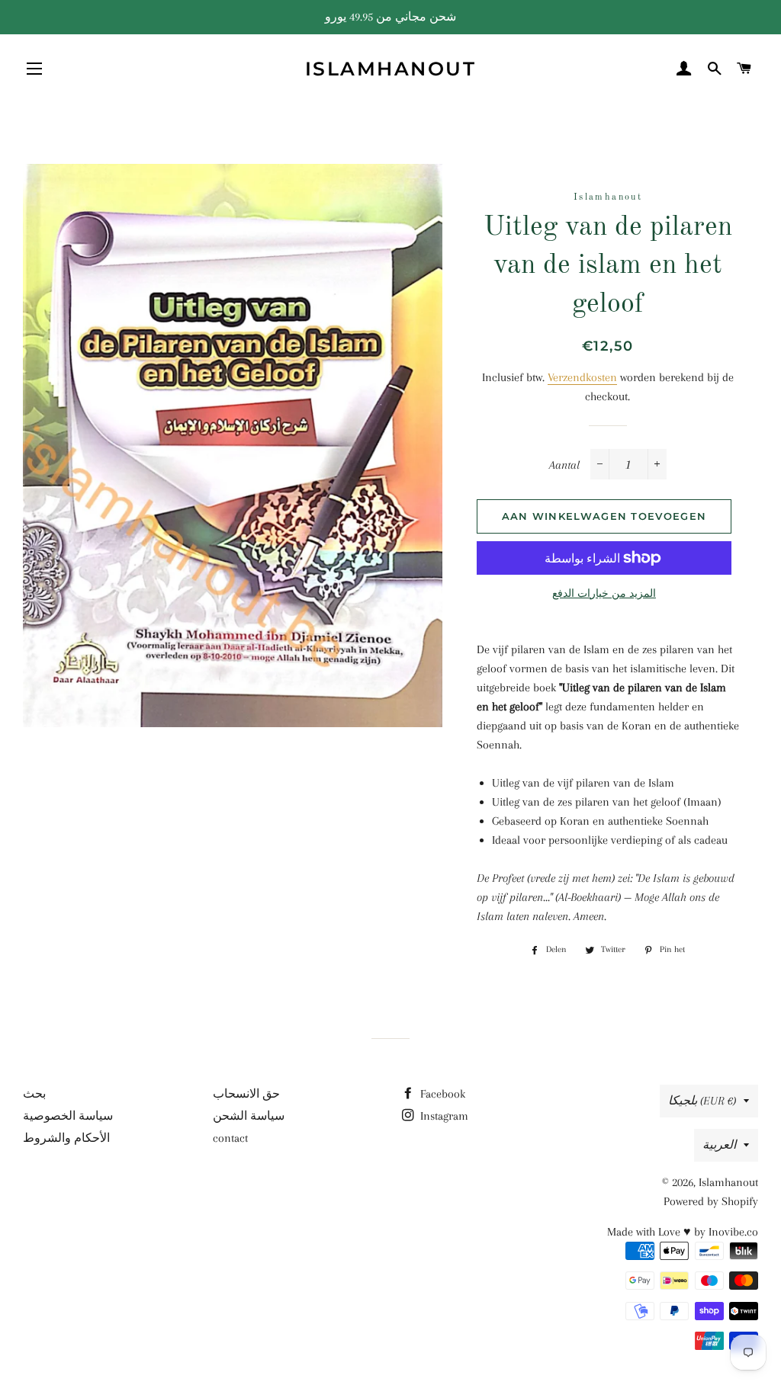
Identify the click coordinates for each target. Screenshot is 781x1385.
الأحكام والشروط (66, 1138)
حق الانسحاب (246, 1094)
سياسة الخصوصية (68, 1116)
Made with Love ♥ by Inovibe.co (682, 1232)
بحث (34, 1094)
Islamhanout (391, 68)
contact (230, 1138)
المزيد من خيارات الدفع (604, 593)
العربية (719, 1145)
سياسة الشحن (248, 1116)
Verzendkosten (582, 377)
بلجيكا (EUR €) (702, 1101)
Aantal (564, 465)
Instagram (442, 1116)
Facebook (441, 1094)
